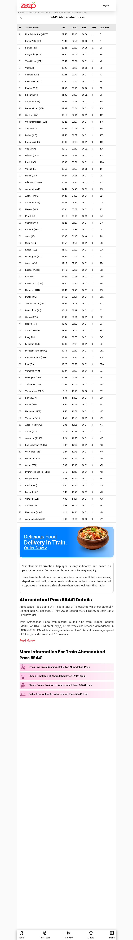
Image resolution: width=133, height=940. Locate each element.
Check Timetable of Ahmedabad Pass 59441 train (57, 676)
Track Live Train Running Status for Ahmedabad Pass (59, 667)
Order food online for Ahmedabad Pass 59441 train (58, 694)
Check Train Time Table (39, 13)
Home (21, 13)
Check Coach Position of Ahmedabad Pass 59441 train (60, 685)
